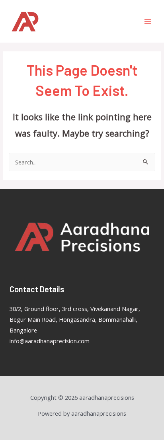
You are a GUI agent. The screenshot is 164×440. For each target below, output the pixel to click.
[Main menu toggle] (147, 21)
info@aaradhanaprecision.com (50, 341)
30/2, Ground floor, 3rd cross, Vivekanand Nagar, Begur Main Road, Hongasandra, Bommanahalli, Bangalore (75, 319)
